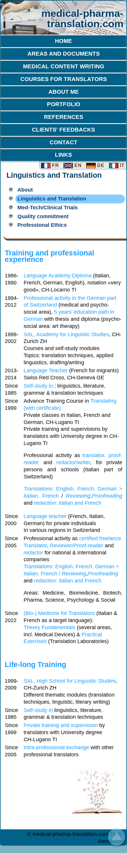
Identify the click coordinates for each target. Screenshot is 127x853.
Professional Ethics (42, 225)
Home (63, 41)
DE (100, 165)
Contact (63, 142)
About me (63, 91)
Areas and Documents (63, 53)
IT (121, 165)
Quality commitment (43, 216)
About (25, 190)
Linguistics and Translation (51, 199)
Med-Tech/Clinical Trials (47, 208)
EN (77, 165)
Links (63, 154)
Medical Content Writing (63, 66)
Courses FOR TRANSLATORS (63, 79)
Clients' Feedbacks (63, 129)
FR (55, 165)
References (63, 117)
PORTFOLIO (63, 104)
